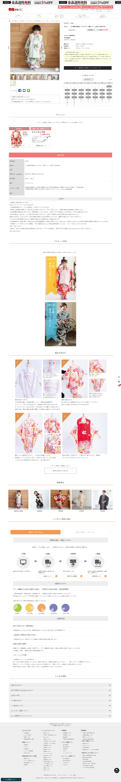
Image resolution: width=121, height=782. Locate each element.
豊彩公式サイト (86, 743)
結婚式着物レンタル (28, 762)
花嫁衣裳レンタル (48, 759)
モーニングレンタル (48, 753)
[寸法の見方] (19, 174)
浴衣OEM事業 (86, 747)
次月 (110, 79)
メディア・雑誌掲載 (28, 750)
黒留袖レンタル (47, 749)
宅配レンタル (35, 532)
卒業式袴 (65, 748)
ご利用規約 (26, 733)
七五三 (64, 750)
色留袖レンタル (47, 751)
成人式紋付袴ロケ (67, 760)
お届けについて (47, 576)
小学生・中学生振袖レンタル (50, 735)
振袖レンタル (47, 733)
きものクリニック (87, 745)
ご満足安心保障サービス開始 (87, 9)
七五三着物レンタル (16, 21)
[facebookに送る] (19, 92)
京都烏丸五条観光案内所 (68, 739)
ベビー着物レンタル (48, 763)
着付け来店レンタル (85, 532)
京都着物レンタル (67, 733)
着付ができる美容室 (72, 576)
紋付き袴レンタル (48, 755)
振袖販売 (26, 764)
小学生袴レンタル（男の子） (50, 743)
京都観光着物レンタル (88, 735)
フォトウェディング (67, 753)
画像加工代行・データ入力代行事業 (91, 749)
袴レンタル (46, 737)
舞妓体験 (65, 737)
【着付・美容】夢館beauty (89, 733)
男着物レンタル (47, 757)
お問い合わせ (27, 753)
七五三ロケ (65, 764)
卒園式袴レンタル (48, 745)
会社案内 (26, 744)
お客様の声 (26, 748)
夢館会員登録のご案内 (29, 739)
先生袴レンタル (47, 739)
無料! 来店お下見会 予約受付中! (104, 9)
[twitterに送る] (24, 92)
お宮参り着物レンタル (49, 761)
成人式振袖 (65, 744)
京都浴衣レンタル (67, 735)
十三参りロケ (66, 762)
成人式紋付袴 (66, 746)
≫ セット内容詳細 (66, 189)
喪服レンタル (47, 768)
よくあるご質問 (27, 735)
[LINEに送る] (28, 92)
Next (61, 47)
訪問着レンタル (47, 747)
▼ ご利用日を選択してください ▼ (88, 68)
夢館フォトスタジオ (87, 737)
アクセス (26, 746)
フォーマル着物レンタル (29, 760)
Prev (8, 47)
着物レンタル (27, 758)
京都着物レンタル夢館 (58, 777)
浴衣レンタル (47, 770)
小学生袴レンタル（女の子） (50, 741)
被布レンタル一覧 (26, 21)
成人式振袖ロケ (66, 758)
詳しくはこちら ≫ (15, 231)
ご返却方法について (96, 576)
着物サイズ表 (27, 737)
